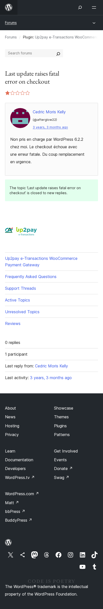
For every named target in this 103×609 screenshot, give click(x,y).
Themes (61, 416)
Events (60, 459)
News (10, 416)
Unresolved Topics (22, 311)
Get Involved (66, 451)
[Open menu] (95, 7)
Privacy (12, 434)
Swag (61, 477)
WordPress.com (22, 493)
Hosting (12, 425)
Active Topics (17, 300)
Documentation (19, 459)
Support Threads (20, 288)
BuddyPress (18, 520)
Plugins (60, 425)
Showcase (63, 408)
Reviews (12, 323)
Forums (11, 22)
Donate (63, 468)
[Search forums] (58, 53)
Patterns (62, 434)
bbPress (15, 511)
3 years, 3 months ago (50, 127)
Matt (12, 502)
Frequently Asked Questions (30, 276)
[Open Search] (80, 7)
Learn (10, 451)
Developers (15, 468)
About (10, 408)
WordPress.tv (20, 477)
